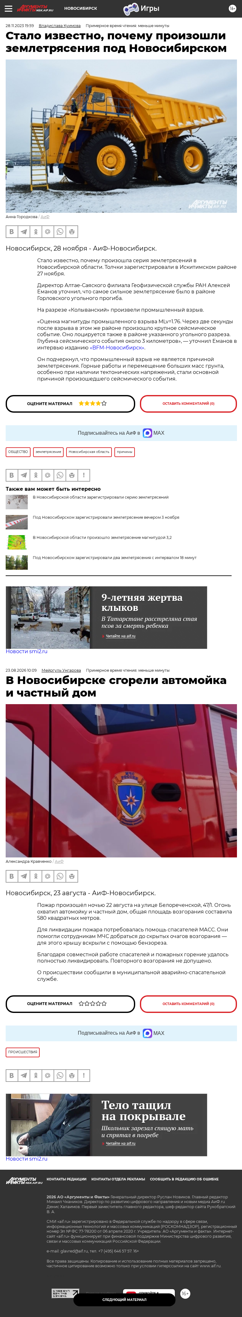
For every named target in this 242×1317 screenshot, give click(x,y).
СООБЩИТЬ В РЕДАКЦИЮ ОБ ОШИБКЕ (184, 1179)
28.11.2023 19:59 (20, 25)
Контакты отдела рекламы (118, 1179)
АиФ (45, 216)
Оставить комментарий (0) (189, 404)
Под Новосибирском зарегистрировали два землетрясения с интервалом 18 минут (115, 557)
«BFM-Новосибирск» (117, 348)
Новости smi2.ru (27, 651)
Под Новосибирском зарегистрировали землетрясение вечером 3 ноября (106, 517)
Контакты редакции (66, 1179)
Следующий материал (124, 1300)
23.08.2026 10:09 (21, 670)
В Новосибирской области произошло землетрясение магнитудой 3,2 (102, 537)
